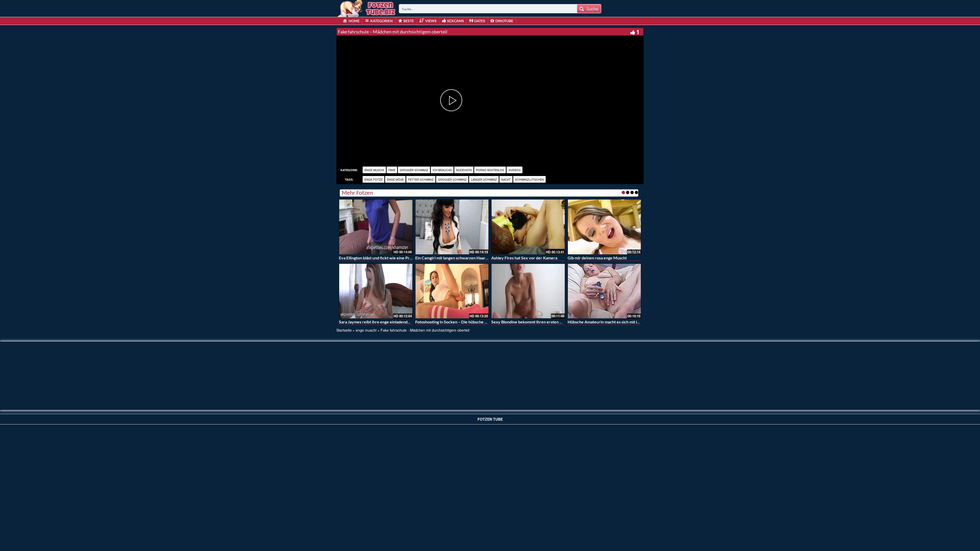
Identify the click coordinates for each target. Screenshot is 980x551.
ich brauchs (442, 170)
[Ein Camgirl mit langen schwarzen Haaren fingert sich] (452, 226)
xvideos (514, 170)
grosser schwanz (414, 170)
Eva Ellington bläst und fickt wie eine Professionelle (385, 257)
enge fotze (373, 179)
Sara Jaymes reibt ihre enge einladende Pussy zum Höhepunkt (395, 321)
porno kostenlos (490, 170)
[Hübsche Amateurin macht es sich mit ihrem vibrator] (604, 291)
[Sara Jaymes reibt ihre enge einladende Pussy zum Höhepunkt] (376, 291)
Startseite (344, 330)
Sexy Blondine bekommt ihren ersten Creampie (534, 321)
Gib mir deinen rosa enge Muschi (597, 257)
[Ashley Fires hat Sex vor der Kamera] (528, 226)
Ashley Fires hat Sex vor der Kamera (524, 257)
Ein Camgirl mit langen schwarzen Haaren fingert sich (463, 257)
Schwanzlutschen (529, 179)
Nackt (506, 179)
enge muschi (374, 170)
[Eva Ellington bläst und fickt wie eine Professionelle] (376, 226)
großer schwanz (452, 179)
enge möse (395, 179)
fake (391, 170)
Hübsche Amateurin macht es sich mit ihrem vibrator (615, 321)
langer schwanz (484, 179)
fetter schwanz (421, 179)
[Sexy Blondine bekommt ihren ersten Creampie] (528, 291)
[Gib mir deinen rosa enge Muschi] (604, 226)
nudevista (464, 170)
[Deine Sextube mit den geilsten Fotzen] (367, 7)
